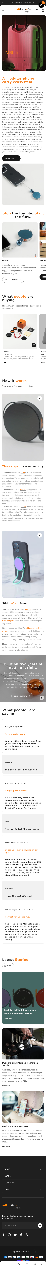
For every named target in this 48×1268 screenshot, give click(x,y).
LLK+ (6, 351)
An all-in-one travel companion (15, 1126)
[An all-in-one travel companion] (23, 1106)
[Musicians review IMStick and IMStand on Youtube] (23, 1043)
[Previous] (3, 2)
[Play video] (23, 427)
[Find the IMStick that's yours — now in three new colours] (23, 998)
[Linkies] (20, 240)
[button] (39, 398)
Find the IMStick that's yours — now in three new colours (21, 1012)
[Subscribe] (40, 1225)
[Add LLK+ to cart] (34, 345)
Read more (8, 1018)
